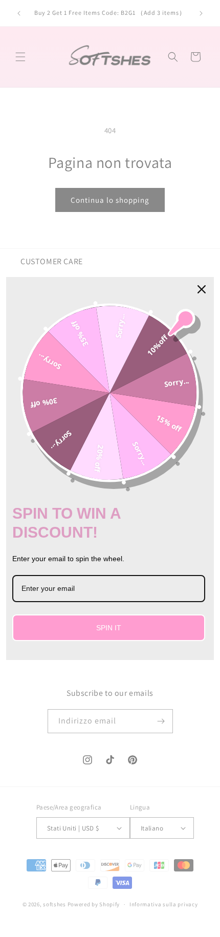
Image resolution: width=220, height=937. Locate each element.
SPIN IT (108, 628)
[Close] (201, 289)
